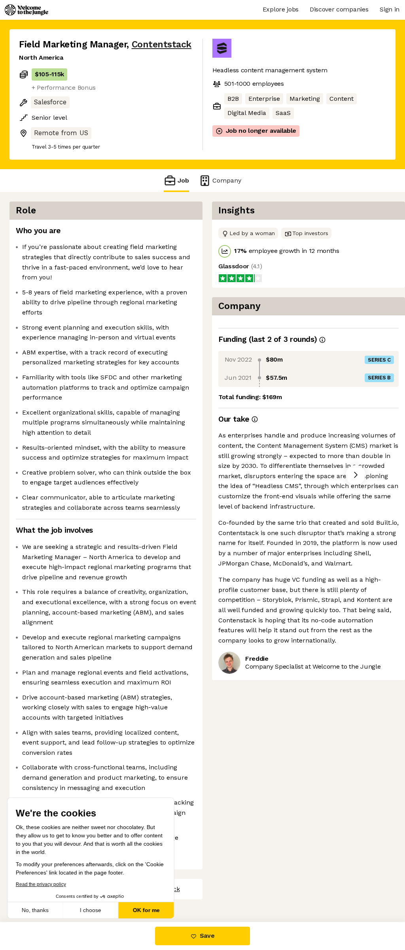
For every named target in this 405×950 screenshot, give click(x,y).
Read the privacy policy (41, 884)
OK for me (146, 910)
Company (226, 180)
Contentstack (161, 44)
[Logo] (26, 9)
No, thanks (35, 910)
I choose (91, 910)
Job (183, 180)
